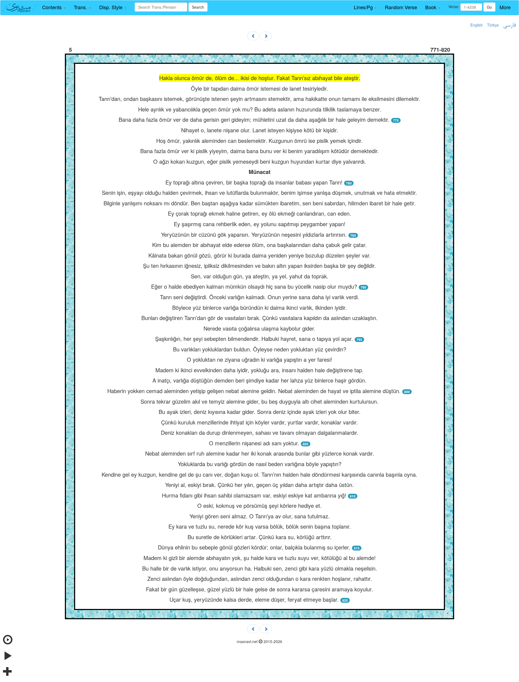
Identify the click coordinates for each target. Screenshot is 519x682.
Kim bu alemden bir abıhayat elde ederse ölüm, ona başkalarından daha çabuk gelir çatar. (259, 245)
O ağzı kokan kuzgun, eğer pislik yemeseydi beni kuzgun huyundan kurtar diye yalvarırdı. (259, 161)
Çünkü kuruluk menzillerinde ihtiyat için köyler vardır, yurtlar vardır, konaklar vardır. (259, 422)
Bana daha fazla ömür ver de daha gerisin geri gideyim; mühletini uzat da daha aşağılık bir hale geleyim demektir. (255, 119)
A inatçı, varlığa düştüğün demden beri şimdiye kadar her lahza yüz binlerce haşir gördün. (259, 380)
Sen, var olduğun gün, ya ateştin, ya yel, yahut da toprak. (259, 276)
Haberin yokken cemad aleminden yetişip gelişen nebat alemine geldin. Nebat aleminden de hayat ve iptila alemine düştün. (254, 391)
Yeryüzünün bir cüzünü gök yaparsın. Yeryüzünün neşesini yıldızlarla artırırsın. (254, 234)
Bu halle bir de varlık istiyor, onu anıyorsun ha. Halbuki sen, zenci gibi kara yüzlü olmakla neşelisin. (259, 568)
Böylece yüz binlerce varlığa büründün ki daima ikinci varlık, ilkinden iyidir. (259, 307)
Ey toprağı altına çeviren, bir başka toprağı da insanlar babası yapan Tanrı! (254, 182)
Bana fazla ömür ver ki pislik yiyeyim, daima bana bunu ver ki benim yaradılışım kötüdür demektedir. (259, 151)
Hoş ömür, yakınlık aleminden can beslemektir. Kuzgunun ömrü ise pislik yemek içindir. (259, 140)
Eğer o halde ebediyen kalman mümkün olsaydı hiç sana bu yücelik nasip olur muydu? (255, 286)
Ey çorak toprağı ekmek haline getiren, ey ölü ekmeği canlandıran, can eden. (259, 213)
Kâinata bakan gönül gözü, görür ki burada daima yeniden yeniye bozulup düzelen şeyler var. (259, 255)
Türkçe (493, 25)
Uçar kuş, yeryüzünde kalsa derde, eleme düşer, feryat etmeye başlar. (254, 599)
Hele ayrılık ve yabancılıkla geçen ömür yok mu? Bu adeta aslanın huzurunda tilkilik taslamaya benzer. (259, 109)
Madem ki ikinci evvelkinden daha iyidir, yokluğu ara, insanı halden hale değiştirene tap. (259, 370)
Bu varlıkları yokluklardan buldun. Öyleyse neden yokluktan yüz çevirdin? (259, 349)
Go (489, 7)
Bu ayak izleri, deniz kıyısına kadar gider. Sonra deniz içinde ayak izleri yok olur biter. (260, 412)
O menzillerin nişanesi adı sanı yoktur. (254, 443)
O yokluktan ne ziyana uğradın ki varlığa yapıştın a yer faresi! (259, 359)
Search (198, 7)
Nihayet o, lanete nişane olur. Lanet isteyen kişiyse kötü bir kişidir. (259, 130)
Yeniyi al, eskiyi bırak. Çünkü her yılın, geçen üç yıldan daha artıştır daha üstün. (259, 485)
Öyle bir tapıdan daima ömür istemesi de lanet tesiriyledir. (259, 88)
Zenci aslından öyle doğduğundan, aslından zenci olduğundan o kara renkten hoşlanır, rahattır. (259, 578)
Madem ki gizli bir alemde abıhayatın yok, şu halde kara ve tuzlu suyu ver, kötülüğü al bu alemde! (260, 558)
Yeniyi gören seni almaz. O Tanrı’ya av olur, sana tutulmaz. (259, 516)
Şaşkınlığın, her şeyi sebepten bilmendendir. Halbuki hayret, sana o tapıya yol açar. (255, 338)
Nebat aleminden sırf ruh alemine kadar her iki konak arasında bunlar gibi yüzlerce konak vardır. (259, 453)
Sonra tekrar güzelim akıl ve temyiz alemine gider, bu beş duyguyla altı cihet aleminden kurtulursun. (259, 401)
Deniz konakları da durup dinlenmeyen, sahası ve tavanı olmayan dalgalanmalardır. (259, 432)
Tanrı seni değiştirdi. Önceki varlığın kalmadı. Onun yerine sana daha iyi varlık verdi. (259, 297)
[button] (54, 7)
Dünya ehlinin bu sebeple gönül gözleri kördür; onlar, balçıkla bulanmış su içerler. (255, 547)
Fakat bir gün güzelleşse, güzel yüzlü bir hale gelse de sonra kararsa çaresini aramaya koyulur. (259, 589)
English (476, 25)
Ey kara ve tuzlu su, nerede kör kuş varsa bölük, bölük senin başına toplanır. (259, 526)
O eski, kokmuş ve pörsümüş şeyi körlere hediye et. (259, 505)
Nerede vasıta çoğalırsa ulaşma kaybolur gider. (259, 328)
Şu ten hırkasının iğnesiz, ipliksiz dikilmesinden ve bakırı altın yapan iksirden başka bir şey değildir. (259, 265)
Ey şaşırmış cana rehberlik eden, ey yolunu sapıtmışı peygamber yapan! (259, 224)
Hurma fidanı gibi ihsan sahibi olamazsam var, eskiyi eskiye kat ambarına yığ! (255, 495)
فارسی (509, 25)
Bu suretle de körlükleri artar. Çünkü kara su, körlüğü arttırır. (260, 537)
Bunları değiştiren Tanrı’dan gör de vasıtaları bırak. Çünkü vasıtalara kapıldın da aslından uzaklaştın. (259, 318)
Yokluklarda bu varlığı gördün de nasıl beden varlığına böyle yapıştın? (259, 464)
